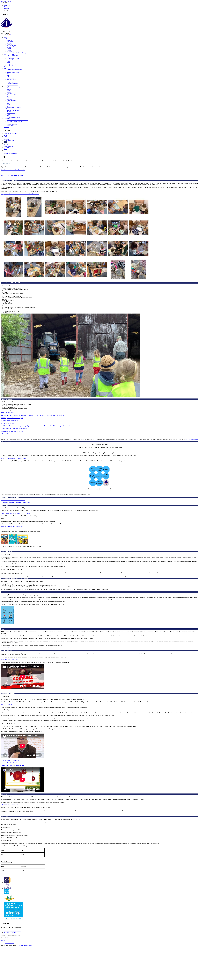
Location (9, 47)
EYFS (8, 96)
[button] (7, 10)
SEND (8, 61)
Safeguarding (10, 82)
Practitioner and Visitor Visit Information (13, 170)
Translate (12, 34)
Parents (5, 68)
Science (9, 92)
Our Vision (9, 40)
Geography (9, 101)
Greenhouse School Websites (25, 945)
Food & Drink (10, 78)
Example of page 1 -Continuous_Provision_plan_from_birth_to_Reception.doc (20, 194)
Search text (3, 31)
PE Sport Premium (11, 64)
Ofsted (5, 6)
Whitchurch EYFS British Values (9, 647)
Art (7, 97)
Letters (8, 80)
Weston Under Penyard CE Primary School (17, 120)
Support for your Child (12, 83)
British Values (10, 115)
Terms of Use (10, 65)
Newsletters (6, 5)
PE (7, 106)
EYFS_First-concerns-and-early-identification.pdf (13, 500)
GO (22, 31)
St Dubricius (10, 122)
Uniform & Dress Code (12, 85)
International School (12, 124)
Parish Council (10, 125)
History (8, 103)
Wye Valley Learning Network (14, 121)
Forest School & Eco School (14, 117)
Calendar (9, 73)
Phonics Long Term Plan (7, 704)
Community (7, 118)
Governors (9, 43)
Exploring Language (35, 595)
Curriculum (6, 86)
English (9, 89)
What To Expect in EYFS (7, 412)
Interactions (4, 595)
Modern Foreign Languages (14, 107)
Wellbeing (9, 111)
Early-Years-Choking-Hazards (8, 433)
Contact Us (9, 48)
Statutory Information (9, 54)
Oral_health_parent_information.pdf (9, 420)
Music (8, 104)
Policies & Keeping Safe (13, 58)
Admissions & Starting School (14, 69)
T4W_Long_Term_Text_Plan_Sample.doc (11, 763)
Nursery (9, 50)
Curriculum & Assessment (13, 87)
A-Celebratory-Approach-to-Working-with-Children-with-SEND (16, 502)
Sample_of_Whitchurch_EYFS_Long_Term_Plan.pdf (14, 458)
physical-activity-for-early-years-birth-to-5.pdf (12, 431)
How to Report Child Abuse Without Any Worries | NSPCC (15, 513)
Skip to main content (6, 1)
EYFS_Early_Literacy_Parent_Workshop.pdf (12, 418)
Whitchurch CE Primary (10, 932)
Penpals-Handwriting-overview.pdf (9, 659)
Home (5, 37)
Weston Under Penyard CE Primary (12, 931)
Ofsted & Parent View (12, 55)
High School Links (11, 79)
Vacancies (9, 51)
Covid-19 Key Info (11, 46)
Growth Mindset (11, 113)
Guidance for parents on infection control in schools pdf (14, 428)
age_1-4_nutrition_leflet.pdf (7, 423)
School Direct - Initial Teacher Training (16, 53)
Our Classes (10, 41)
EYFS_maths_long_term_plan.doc (9, 804)
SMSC (8, 114)
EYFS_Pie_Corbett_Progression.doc (10, 760)
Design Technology (11, 100)
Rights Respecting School (13, 110)
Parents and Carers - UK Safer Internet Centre (12, 526)
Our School (6, 39)
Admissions (6, 8)
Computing (9, 99)
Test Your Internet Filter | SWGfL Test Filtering (12, 529)
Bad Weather (10, 71)
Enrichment (6, 108)
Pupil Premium (10, 60)
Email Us (3, 940)
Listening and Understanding (17, 595)
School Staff (10, 44)
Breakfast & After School (13, 72)
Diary (8, 75)
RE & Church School (12, 94)
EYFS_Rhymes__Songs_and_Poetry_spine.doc (12, 765)
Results (8, 62)
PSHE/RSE (10, 93)
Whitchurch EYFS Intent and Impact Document (12, 175)
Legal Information (9, 943)
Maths (8, 90)
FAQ (8, 76)
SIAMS (9, 57)
